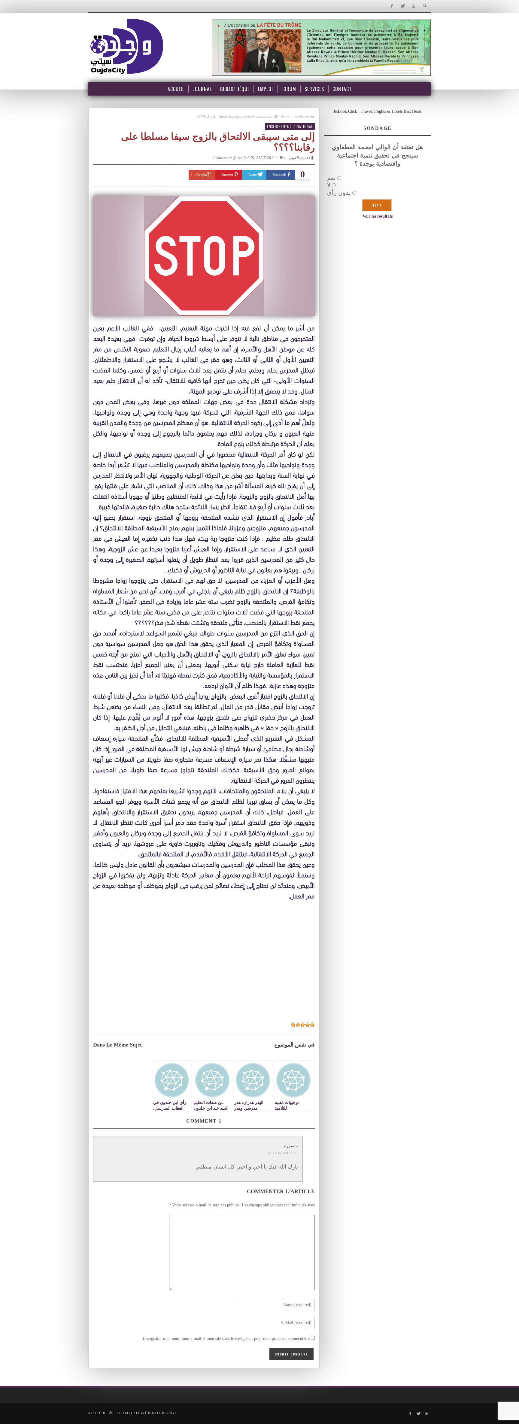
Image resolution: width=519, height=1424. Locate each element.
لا (328, 185)
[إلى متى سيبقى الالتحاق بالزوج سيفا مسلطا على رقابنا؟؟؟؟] (204, 256)
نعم (331, 178)
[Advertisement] (204, 972)
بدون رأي (339, 192)
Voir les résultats (378, 216)
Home (285, 116)
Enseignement (304, 116)
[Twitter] (402, 6)
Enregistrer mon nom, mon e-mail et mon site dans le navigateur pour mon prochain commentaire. (226, 1338)
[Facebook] (391, 6)
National (305, 126)
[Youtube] (413, 6)
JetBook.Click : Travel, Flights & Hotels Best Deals (377, 111)
